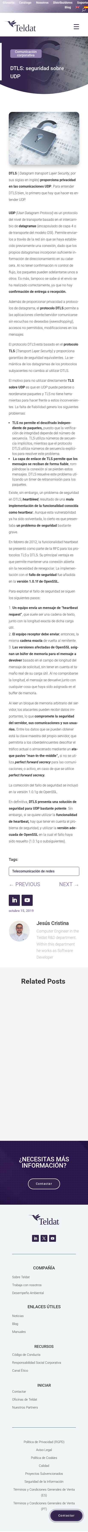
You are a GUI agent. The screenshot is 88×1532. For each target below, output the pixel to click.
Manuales (19, 1332)
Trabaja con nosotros (27, 1285)
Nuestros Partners (25, 1407)
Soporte (82, 2)
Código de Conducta (26, 1355)
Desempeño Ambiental (28, 1293)
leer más (44, 1112)
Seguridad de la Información (44, 1482)
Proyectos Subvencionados (44, 1474)
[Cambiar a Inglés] (77, 8)
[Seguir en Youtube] (27, 900)
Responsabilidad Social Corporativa (36, 1363)
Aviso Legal (44, 1450)
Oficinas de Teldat (24, 1399)
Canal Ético (20, 1371)
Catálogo (25, 2)
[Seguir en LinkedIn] (14, 900)
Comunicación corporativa (26, 53)
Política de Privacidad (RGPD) (44, 1442)
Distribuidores (62, 2)
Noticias (18, 1316)
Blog (68, 7)
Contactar (19, 1392)
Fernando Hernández (32, 1070)
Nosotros (42, 2)
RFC (56, 549)
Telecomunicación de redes (33, 871)
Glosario (8, 2)
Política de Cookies (44, 1458)
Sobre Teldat (21, 1277)
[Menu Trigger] (76, 26)
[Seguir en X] (44, 1238)
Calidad (44, 1466)
